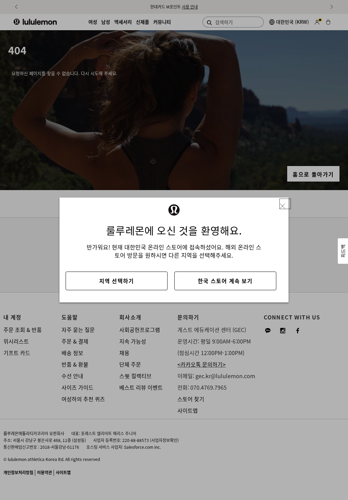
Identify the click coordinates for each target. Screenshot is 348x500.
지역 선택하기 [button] (116, 281)
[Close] (285, 204)
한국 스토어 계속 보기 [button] (225, 281)
